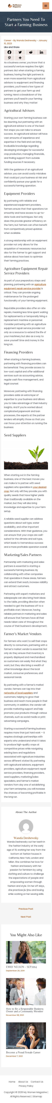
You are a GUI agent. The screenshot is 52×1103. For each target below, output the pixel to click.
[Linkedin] (41, 52)
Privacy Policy (26, 1085)
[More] (20, 57)
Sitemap (37, 1096)
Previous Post (26, 908)
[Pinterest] (9, 57)
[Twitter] (20, 52)
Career (7, 40)
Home (12, 1081)
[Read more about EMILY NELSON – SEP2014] (26, 952)
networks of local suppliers (18, 692)
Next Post (26, 916)
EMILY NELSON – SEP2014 (21, 966)
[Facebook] (9, 52)
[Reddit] (31, 52)
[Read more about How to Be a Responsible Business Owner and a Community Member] (26, 991)
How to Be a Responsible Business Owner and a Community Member (24, 1010)
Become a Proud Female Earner (23, 1052)
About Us (23, 1081)
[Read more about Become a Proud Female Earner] (26, 1035)
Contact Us (37, 1081)
